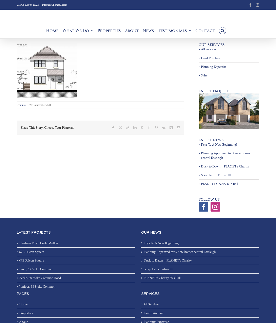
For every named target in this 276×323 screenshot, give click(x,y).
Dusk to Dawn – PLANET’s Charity (225, 166)
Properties (26, 313)
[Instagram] (215, 207)
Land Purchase (211, 58)
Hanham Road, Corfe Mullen (38, 243)
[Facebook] (203, 207)
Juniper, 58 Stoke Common (37, 286)
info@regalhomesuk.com (54, 4)
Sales (204, 75)
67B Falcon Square (31, 260)
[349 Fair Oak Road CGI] (229, 95)
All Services (208, 49)
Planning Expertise (213, 67)
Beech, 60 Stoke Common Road (40, 278)
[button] (222, 30)
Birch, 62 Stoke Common (36, 269)
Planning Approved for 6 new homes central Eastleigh (180, 252)
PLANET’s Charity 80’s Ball (219, 184)
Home (23, 304)
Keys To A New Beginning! (219, 144)
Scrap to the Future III (216, 175)
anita (23, 104)
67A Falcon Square (31, 252)
